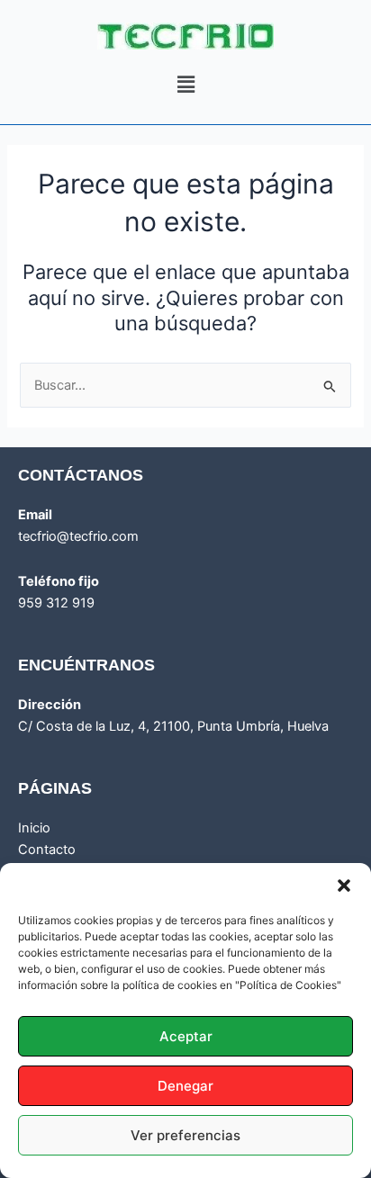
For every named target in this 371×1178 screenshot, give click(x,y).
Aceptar (186, 1036)
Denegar (185, 1085)
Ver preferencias (185, 1135)
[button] (344, 886)
